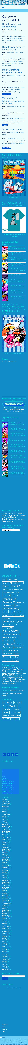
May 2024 (4, 819)
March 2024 (5, 823)
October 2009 (5, 959)
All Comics (4, 1024)
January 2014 (5, 898)
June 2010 (4, 949)
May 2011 (4, 941)
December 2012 (6, 912)
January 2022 (5, 849)
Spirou (5, 650)
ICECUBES (8, 675)
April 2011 (4, 943)
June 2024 (4, 818)
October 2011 (5, 933)
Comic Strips (13, 38)
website (6, 660)
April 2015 (4, 877)
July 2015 (4, 872)
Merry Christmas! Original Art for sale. (12, 71)
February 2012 (5, 926)
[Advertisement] (14, 379)
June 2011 (4, 940)
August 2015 (5, 870)
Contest (5, 706)
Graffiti (5, 611)
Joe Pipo (20, 615)
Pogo (3, 681)
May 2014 (4, 892)
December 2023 (6, 826)
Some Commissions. (12, 129)
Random (9, 644)
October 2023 (5, 829)
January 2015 (5, 882)
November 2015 (6, 867)
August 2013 (5, 905)
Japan (13, 615)
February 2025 (5, 813)
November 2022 (6, 841)
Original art (6, 679)
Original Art (11, 92)
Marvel (3, 677)
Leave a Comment (7, 94)
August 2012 (5, 918)
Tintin (16, 143)
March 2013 (5, 908)
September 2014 (6, 887)
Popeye (19, 519)
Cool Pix (13, 706)
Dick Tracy (14, 595)
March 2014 (5, 895)
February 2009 (5, 969)
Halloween (12, 673)
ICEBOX (4, 1026)
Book (12, 579)
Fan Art (17, 709)
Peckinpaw (8, 65)
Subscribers (15, 123)
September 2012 (6, 917)
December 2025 (6, 801)
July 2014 (4, 888)
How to (6, 712)
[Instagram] (4, 755)
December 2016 (6, 857)
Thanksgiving (13, 683)
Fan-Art (8, 605)
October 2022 (5, 842)
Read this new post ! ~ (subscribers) (13, 25)
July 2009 (4, 961)
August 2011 (5, 936)
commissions (13, 141)
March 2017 (5, 856)
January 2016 (5, 865)
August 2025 (5, 806)
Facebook (20, 602)
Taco (4, 521)
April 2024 (4, 821)
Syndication (8, 654)
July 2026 (4, 800)
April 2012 (4, 923)
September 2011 (6, 935)
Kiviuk (4, 517)
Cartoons (10, 583)
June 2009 (4, 963)
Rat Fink (19, 644)
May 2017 (4, 854)
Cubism (6, 596)
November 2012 (6, 913)
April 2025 (4, 811)
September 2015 (6, 869)
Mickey (8, 517)
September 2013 (6, 903)
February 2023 (5, 837)
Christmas (17, 89)
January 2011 (5, 946)
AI (4, 579)
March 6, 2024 (12, 30)
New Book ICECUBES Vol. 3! (9, 361)
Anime (10, 667)
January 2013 (5, 910)
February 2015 (5, 880)
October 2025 (5, 804)
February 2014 (5, 897)
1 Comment (5, 125)
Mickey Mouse (13, 624)
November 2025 (6, 803)
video (14, 657)
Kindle (7, 618)
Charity (12, 89)
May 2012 (4, 921)
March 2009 (5, 968)
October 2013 (5, 902)
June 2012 (4, 920)
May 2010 (4, 951)
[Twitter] (8, 755)
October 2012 (5, 915)
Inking (4, 40)
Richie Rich (18, 647)
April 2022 (4, 844)
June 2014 (4, 890)
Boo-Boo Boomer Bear (9, 513)
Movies (14, 677)
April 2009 (4, 966)
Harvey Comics (15, 612)
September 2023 (6, 831)
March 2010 (5, 954)
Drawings (16, 36)
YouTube (14, 660)
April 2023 (4, 836)
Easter (10, 671)
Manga (5, 624)
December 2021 (6, 851)
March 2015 (5, 879)
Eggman (12, 515)
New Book (15, 716)
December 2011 (6, 930)
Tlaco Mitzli (10, 521)
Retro (7, 647)
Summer (4, 683)
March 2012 (5, 925)
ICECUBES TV (15, 712)
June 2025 (4, 809)
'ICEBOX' (10, 36)
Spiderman (7, 681)
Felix (17, 515)
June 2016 (4, 862)
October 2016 (5, 859)
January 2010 (5, 958)
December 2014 (6, 884)
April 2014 (4, 893)
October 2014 (5, 885)
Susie (22, 519)
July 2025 (4, 808)
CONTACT (4, 1029)
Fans (18, 605)
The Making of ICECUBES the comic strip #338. (13, 101)
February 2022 (5, 847)
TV (6, 657)
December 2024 (6, 814)
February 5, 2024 (13, 53)
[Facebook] (12, 755)
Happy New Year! (21, 673)
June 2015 (4, 874)
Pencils (7, 43)
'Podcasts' (17, 703)
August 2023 (5, 832)
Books (14, 667)
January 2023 (5, 839)
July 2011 (4, 938)
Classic (13, 669)
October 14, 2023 (13, 132)
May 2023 (4, 834)
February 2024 (5, 824)
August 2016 (5, 860)
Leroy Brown (10, 40)
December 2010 (6, 948)
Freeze (17, 121)
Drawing (20, 38)
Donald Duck (21, 141)
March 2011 (5, 945)
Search (5, 979)
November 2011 (6, 931)
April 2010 (4, 953)
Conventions (11, 592)
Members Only (6, 715)
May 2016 (4, 864)
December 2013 (6, 900)
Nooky (16, 40)
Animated (5, 667)
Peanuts (16, 634)
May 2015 (4, 875)
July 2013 (4, 907)
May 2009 (4, 964)
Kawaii (19, 675)
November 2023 (6, 828)
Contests (19, 589)
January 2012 (5, 928)
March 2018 (5, 852)
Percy (16, 519)
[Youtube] (16, 755)
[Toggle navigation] (3, 7)
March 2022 (5, 846)
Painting (17, 92)
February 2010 (5, 956)
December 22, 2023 (14, 75)
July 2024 (4, 816)
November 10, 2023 (14, 106)
